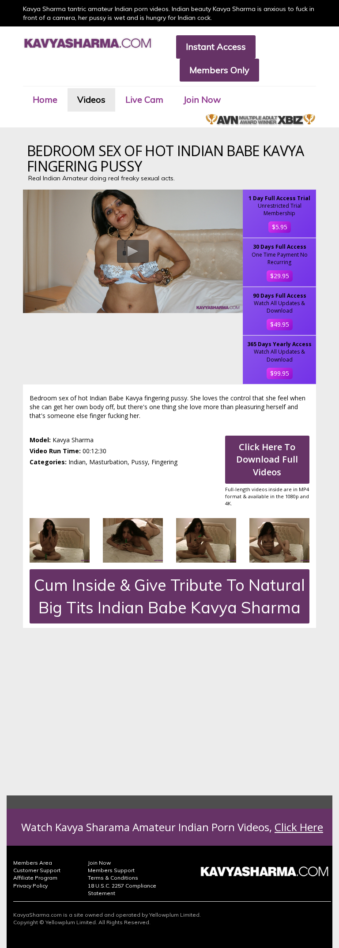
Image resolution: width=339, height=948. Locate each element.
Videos (91, 99)
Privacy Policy (30, 885)
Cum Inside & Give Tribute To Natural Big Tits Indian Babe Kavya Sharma (169, 596)
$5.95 (279, 227)
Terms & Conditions (113, 877)
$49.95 (279, 324)
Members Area (32, 862)
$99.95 (279, 373)
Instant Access (216, 46)
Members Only (219, 69)
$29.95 (279, 276)
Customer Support (36, 870)
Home (45, 99)
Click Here (299, 827)
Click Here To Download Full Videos (267, 459)
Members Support (111, 870)
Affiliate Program (35, 877)
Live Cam (144, 99)
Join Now (202, 99)
